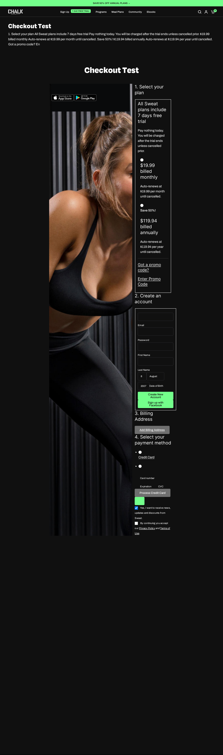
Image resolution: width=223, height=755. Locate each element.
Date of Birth (156, 386)
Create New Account (155, 396)
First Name (144, 355)
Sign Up (64, 12)
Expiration (145, 486)
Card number (147, 478)
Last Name (144, 370)
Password (143, 340)
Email (141, 325)
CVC (161, 486)
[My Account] (206, 11)
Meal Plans (118, 12)
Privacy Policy (147, 528)
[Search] (199, 11)
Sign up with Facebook (155, 404)
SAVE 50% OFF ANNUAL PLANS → (111, 3)
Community (135, 12)
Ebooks (151, 12)
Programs (101, 12)
